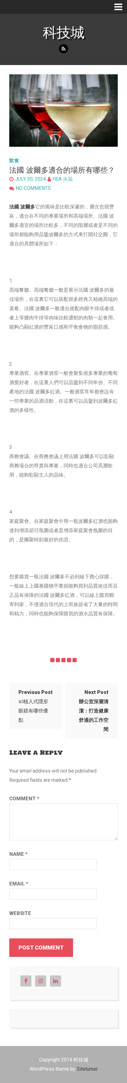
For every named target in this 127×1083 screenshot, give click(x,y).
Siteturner (87, 1069)
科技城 (63, 32)
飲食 (14, 160)
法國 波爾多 (22, 207)
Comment (24, 799)
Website (20, 913)
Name (18, 854)
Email (18, 884)
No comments (33, 188)
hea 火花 (62, 179)
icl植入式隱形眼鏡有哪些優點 (35, 706)
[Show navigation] (120, 7)
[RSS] (63, 49)
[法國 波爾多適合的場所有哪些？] (63, 110)
